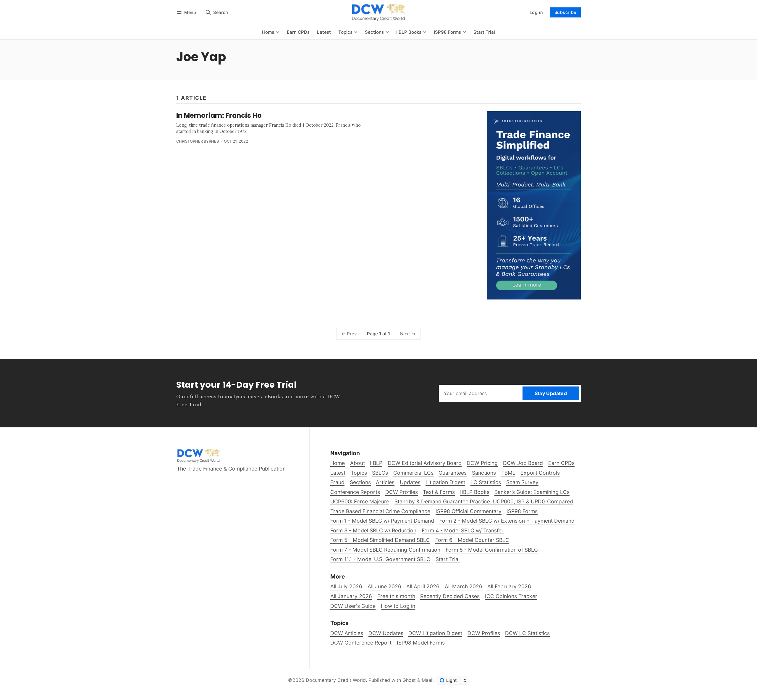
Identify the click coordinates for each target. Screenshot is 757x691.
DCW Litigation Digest (435, 633)
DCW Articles (346, 633)
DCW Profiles (484, 633)
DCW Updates (385, 633)
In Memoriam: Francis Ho (219, 115)
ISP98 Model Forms (421, 643)
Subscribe (565, 12)
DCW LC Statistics (527, 633)
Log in (536, 12)
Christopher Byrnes (197, 141)
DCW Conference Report (361, 643)
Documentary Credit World (336, 680)
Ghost (409, 680)
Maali (428, 680)
